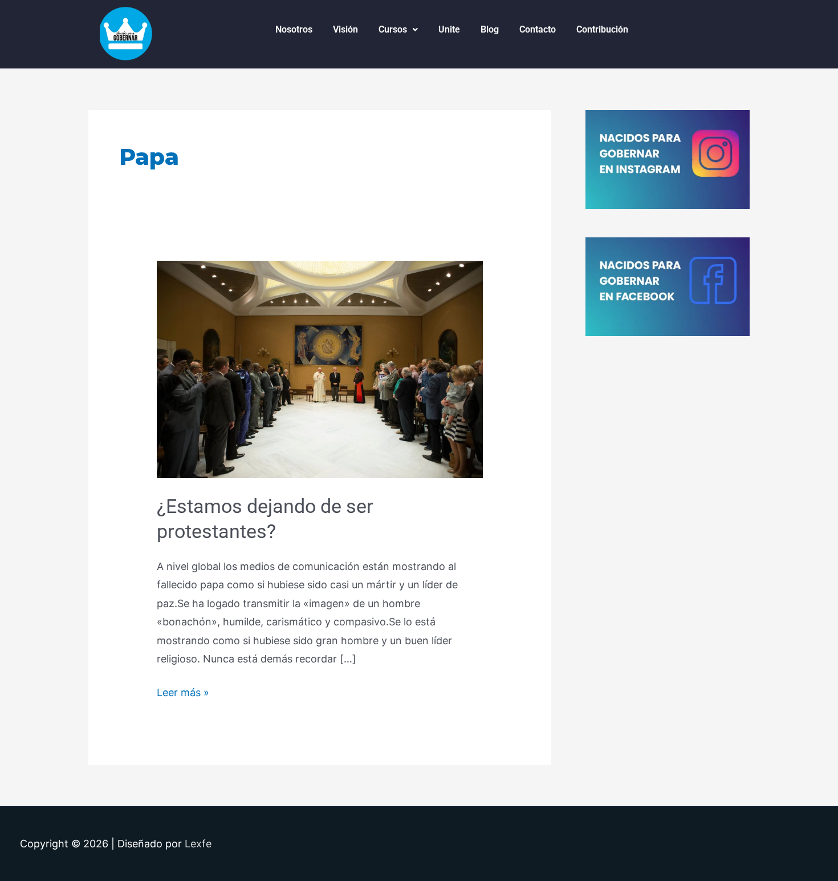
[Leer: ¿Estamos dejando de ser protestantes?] (320, 368)
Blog (490, 29)
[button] (398, 30)
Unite (449, 29)
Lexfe (198, 844)
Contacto (537, 29)
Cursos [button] (393, 29)
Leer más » (183, 691)
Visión (345, 29)
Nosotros (293, 29)
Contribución (602, 29)
